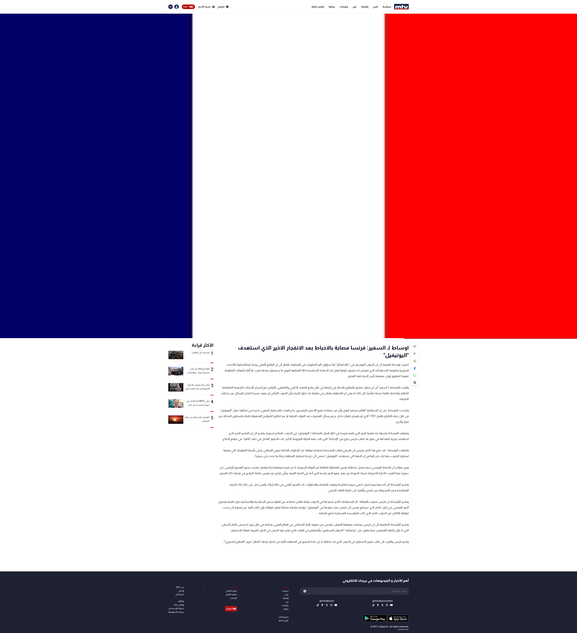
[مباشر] (231, 602)
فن (354, 6)
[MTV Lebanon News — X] (382, 605)
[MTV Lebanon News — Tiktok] (373, 605)
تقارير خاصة (317, 6)
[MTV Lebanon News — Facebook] (378, 605)
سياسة (387, 6)
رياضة (332, 6)
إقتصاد (364, 6)
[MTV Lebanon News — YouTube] (391, 605)
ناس (375, 6)
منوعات (343, 6)
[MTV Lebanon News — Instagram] (387, 605)
